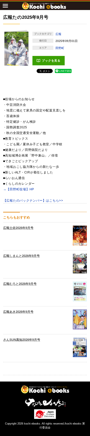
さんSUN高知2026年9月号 (21, 339)
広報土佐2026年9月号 (18, 228)
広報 (58, 34)
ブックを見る (51, 60)
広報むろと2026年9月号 (20, 284)
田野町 (59, 48)
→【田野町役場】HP (18, 189)
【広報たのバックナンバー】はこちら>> (33, 200)
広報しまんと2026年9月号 (21, 256)
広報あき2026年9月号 (18, 311)
